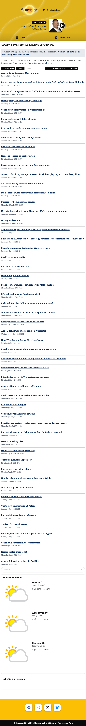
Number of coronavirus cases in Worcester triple (26, 478)
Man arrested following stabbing (18, 450)
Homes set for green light (14, 552)
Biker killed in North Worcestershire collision (25, 377)
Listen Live (64, 37)
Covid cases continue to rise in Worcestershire (25, 395)
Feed (21, 68)
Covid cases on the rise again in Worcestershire (25, 165)
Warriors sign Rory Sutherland (17, 487)
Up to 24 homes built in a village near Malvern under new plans (34, 211)
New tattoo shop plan (12, 441)
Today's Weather (12, 577)
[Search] (82, 569)
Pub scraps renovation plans (16, 469)
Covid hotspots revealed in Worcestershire (23, 109)
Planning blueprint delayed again (18, 119)
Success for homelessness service (18, 202)
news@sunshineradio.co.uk (41, 63)
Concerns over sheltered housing (18, 413)
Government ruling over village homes (21, 137)
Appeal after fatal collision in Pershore (21, 386)
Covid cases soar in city (13, 257)
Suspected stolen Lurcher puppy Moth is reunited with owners (33, 358)
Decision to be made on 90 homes (18, 146)
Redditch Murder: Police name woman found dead (27, 303)
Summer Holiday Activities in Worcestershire (25, 367)
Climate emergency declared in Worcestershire (25, 248)
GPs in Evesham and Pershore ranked (20, 294)
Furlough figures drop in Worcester (19, 515)
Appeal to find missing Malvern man (20, 73)
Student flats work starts (14, 524)
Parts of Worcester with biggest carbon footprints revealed (31, 432)
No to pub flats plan (11, 220)
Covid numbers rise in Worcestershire (20, 542)
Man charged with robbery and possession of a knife (28, 192)
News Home (9, 68)
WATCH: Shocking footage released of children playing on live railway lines (40, 174)
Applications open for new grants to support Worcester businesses (35, 229)
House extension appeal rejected (18, 156)
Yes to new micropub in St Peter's (18, 506)
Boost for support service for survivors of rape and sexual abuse (34, 423)
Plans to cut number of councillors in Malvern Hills (27, 284)
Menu (22, 37)
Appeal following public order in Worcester (23, 330)
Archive (73, 68)
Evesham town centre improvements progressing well (29, 349)
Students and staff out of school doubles (21, 496)
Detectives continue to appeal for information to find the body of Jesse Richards (42, 82)
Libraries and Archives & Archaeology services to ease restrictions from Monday (42, 238)
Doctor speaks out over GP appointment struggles (26, 533)
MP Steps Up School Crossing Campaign (21, 100)
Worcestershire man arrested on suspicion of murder (28, 312)
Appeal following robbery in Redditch (20, 561)
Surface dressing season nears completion (22, 183)
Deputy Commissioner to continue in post (22, 321)
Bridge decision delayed (13, 404)
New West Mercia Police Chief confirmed (22, 340)
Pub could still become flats (15, 266)
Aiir (70, 723)
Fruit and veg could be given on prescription (24, 128)
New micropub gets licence (15, 275)
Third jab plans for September (16, 459)
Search (47, 68)
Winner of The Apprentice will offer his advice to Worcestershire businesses (40, 91)
